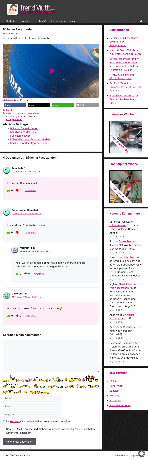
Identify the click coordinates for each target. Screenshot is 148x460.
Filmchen (10, 110)
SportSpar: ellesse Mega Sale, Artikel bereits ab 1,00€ (123, 99)
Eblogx (113, 380)
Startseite (11, 21)
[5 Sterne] (12, 100)
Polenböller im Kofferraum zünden (30, 139)
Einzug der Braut (14, 119)
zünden (36, 113)
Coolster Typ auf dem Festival (20, 116)
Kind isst (129, 257)
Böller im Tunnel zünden (24, 128)
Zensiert (114, 390)
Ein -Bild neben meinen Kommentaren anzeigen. (39, 421)
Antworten (30, 190)
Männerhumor (117, 225)
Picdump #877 (131, 327)
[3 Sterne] (8, 100)
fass (15, 113)
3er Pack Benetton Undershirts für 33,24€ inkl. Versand (125, 87)
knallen (21, 113)
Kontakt (73, 21)
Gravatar (15, 421)
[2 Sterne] (6, 100)
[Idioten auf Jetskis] (125, 152)
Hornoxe (114, 395)
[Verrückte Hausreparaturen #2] (125, 202)
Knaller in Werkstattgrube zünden (29, 143)
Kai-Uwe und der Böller (23, 132)
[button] (141, 21)
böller (8, 113)
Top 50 (42, 21)
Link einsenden (58, 21)
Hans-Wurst (116, 385)
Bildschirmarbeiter (120, 405)
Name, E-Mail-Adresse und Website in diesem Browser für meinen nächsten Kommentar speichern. (50, 431)
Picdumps (115, 400)
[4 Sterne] (10, 100)
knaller (29, 113)
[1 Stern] (4, 100)
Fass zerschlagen (20, 135)
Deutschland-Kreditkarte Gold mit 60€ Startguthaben (123, 42)
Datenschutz (121, 455)
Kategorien (25, 21)
